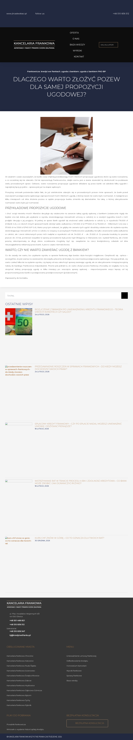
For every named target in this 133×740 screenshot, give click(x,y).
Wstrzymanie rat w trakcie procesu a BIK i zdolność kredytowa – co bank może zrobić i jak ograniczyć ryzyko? (81, 482)
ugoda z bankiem (70, 71)
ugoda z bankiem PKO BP (93, 71)
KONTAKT (79, 56)
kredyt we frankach (50, 71)
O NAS (76, 39)
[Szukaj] (124, 295)
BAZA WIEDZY (77, 44)
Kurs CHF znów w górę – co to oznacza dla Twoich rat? (69, 538)
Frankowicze (33, 71)
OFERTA (74, 33)
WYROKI (77, 50)
